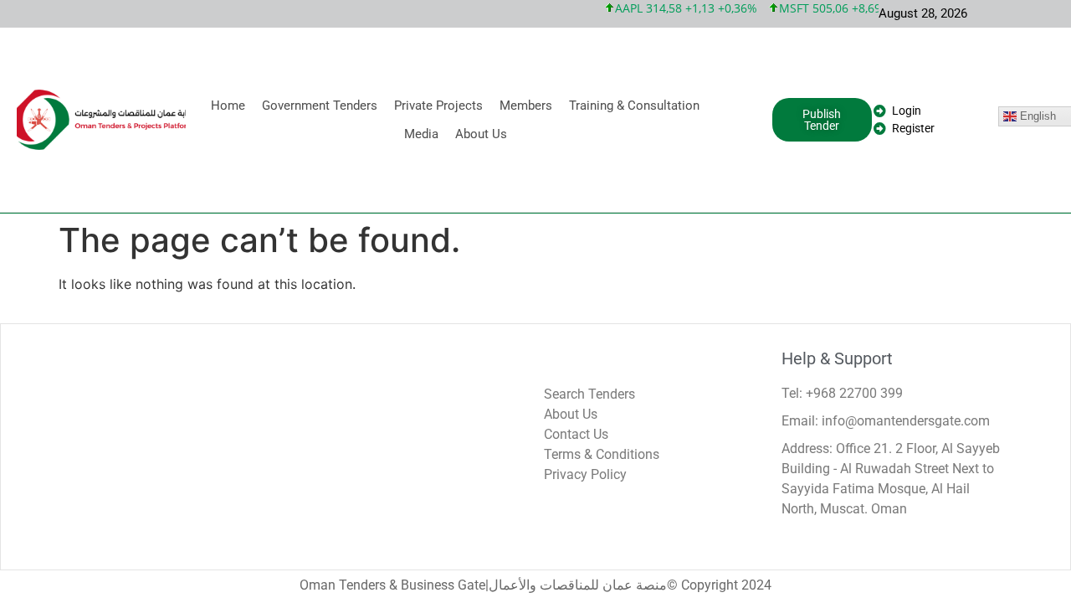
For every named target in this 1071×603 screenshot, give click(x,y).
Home (228, 105)
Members (526, 105)
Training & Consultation (634, 105)
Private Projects (438, 105)
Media (421, 134)
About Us (481, 134)
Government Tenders (319, 105)
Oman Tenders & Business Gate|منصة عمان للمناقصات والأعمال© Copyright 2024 (535, 585)
